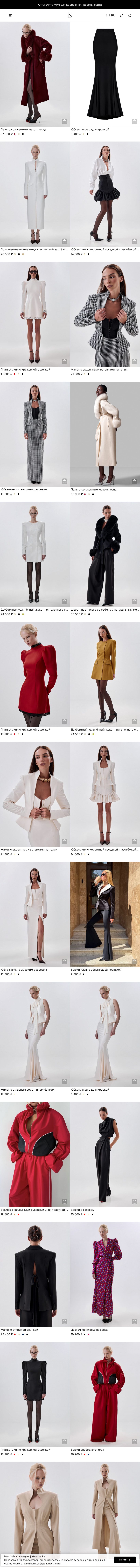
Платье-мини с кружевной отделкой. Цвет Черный (22, 374)
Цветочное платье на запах (89, 1329)
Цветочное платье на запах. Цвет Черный (84, 1334)
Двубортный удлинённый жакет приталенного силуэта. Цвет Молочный (15, 614)
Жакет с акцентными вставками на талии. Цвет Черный (88, 374)
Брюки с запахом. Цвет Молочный (88, 1214)
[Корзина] (130, 15)
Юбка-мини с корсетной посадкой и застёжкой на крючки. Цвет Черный (88, 254)
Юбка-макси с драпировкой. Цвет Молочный (83, 134)
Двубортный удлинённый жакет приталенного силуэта (38, 609)
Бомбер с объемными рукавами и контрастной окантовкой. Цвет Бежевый (14, 1214)
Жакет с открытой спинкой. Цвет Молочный (19, 1334)
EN (108, 15)
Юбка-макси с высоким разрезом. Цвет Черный (18, 494)
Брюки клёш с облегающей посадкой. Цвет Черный (83, 974)
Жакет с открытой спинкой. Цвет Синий (23, 1334)
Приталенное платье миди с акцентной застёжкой (35, 249)
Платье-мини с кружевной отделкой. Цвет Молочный (18, 374)
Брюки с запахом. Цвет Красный (84, 1214)
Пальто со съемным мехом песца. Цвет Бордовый (14, 134)
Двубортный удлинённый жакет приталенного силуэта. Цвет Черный (19, 614)
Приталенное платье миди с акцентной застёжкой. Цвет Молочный (15, 254)
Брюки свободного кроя (87, 1449)
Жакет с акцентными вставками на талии (99, 369)
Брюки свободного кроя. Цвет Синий (88, 1454)
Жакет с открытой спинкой (19, 1329)
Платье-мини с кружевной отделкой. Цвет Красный (14, 374)
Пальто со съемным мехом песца (23, 129)
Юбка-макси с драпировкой (90, 129)
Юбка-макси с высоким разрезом (24, 489)
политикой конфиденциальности (41, 1563)
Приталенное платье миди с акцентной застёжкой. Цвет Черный (19, 254)
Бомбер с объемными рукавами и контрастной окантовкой (41, 1209)
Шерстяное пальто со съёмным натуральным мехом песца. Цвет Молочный (85, 614)
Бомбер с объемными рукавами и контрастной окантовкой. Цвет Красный (18, 1214)
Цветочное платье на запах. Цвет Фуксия (88, 1334)
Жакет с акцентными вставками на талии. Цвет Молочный (84, 374)
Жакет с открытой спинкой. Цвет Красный (15, 1334)
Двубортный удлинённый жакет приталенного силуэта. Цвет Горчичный (23, 614)
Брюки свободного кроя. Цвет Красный (84, 1454)
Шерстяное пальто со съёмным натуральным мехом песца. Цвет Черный (89, 614)
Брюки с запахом (82, 1209)
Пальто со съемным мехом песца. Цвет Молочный (18, 134)
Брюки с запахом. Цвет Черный (92, 1214)
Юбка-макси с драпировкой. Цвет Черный (87, 134)
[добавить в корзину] (64, 121)
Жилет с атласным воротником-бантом (27, 1089)
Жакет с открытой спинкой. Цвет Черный (27, 1334)
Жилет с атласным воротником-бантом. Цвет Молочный (14, 1094)
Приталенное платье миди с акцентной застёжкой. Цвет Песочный (23, 254)
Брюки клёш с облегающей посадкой (96, 969)
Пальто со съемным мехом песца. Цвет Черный (23, 134)
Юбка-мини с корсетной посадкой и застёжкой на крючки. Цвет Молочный (84, 254)
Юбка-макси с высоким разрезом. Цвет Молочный (14, 494)
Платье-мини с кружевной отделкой (25, 369)
